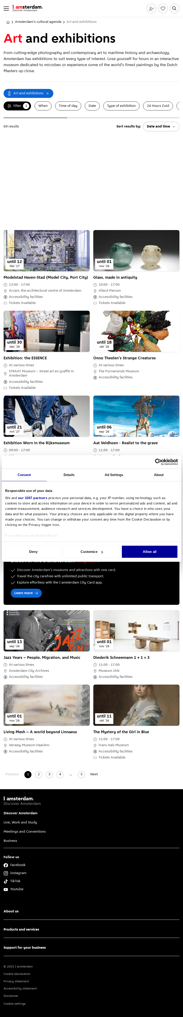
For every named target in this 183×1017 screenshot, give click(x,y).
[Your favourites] (163, 8)
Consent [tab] (24, 475)
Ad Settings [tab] (114, 475)
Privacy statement (16, 981)
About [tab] (159, 475)
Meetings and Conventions (25, 832)
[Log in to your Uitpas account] (151, 8)
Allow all (149, 552)
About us (11, 911)
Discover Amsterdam (20, 813)
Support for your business (25, 948)
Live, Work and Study (20, 822)
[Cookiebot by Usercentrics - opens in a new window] (158, 462)
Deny (33, 552)
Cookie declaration (17, 974)
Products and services (21, 929)
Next (94, 774)
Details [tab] (69, 475)
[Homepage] (8, 22)
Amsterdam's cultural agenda (38, 22)
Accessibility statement (20, 988)
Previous (12, 774)
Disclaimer (11, 996)
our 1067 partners (33, 498)
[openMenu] (6, 8)
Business (10, 841)
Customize (89, 552)
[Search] (174, 8)
